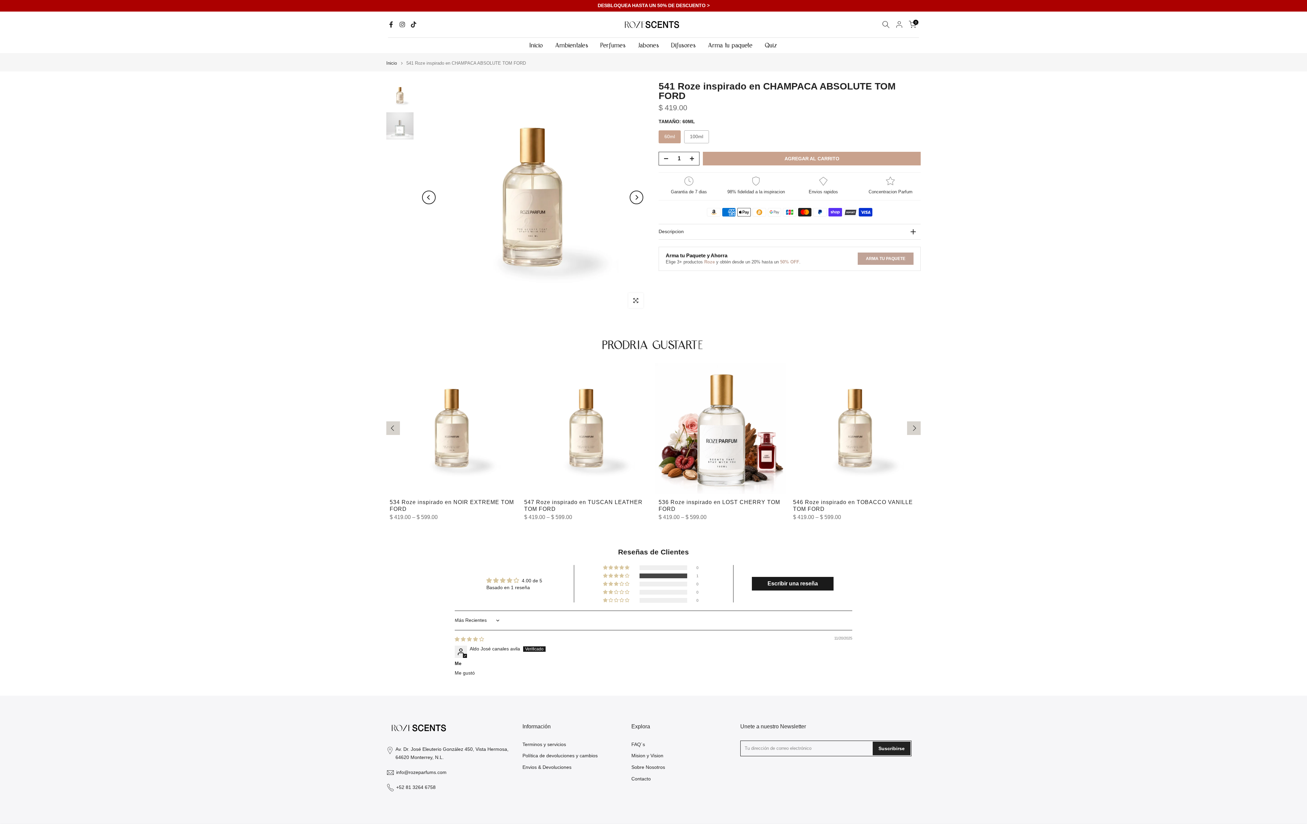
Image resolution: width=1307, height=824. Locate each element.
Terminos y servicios (544, 744)
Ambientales (572, 45)
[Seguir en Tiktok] (413, 24)
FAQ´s (638, 744)
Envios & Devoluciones (546, 767)
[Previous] (429, 197)
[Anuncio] (653, 6)
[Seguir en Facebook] (391, 24)
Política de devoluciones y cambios (560, 755)
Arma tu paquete (730, 45)
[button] (616, 575)
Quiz (771, 45)
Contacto (641, 778)
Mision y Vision (647, 755)
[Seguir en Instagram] (402, 24)
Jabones (649, 45)
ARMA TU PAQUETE (885, 258)
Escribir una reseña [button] (793, 583)
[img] (469, 639)
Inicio (537, 45)
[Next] (636, 197)
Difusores (684, 45)
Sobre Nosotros (648, 767)
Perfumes (613, 45)
